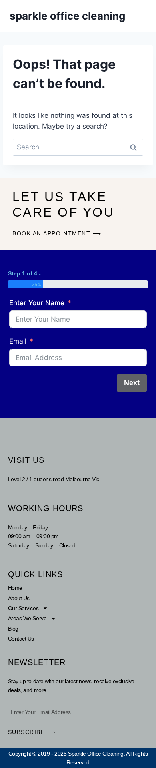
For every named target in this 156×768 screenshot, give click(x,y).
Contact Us (21, 638)
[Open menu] (139, 16)
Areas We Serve (27, 618)
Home (15, 588)
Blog (13, 628)
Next (132, 383)
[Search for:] (78, 147)
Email (17, 341)
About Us (19, 598)
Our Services (23, 608)
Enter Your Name (36, 303)
